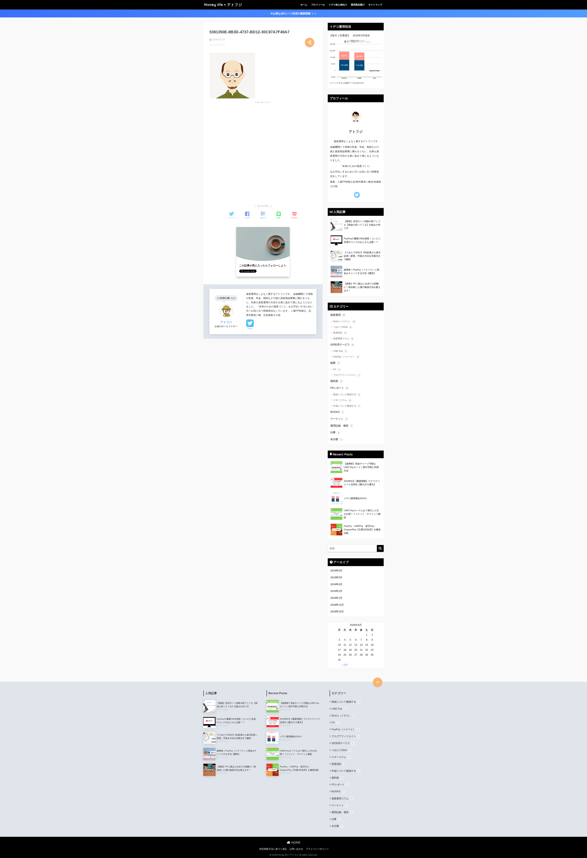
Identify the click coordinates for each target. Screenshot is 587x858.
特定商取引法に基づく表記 (273, 849)
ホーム (303, 4)
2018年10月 (337, 611)
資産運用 (337, 314)
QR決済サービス (341, 344)
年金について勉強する (346, 406)
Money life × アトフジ (223, 4)
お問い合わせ (296, 849)
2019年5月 (336, 577)
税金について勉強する (346, 394)
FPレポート (339, 388)
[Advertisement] (235, 127)
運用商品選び (358, 4)
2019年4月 (336, 584)
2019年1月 (336, 598)
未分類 (335, 439)
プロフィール (318, 4)
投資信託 (339, 332)
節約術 (336, 381)
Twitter (250, 328)
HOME (295, 842)
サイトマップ (375, 4)
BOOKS (336, 412)
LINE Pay (339, 351)
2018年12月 (337, 604)
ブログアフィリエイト (346, 375)
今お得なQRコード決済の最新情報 (293, 13)
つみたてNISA (342, 327)
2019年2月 (336, 591)
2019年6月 (336, 570)
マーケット (338, 418)
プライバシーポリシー (317, 849)
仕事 (334, 432)
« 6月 (345, 664)
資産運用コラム (343, 338)
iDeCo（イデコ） (344, 321)
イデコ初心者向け (338, 4)
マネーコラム (342, 400)
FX (336, 369)
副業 (334, 362)
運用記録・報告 (341, 425)
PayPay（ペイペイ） (345, 356)
